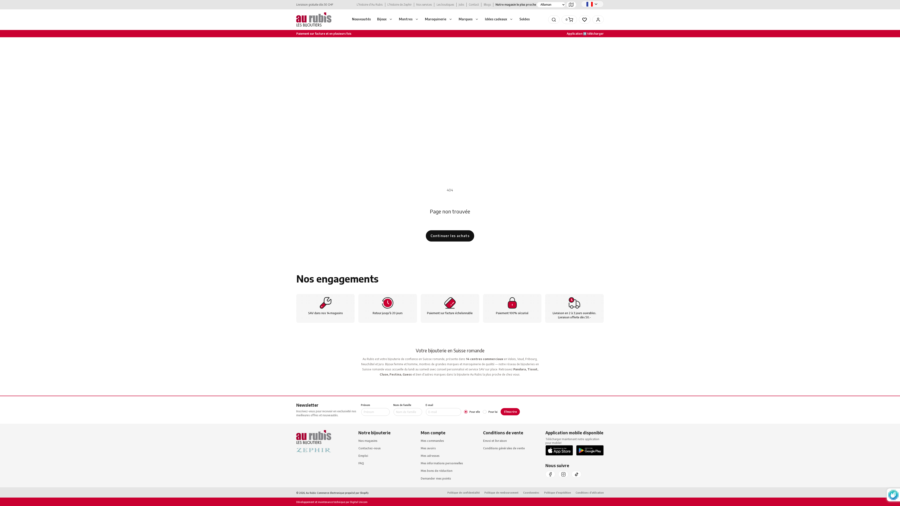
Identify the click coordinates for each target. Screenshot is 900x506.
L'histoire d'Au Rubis (369, 4)
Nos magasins (367, 441)
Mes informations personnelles (442, 463)
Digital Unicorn (358, 501)
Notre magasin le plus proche (515, 4)
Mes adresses (430, 456)
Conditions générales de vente (504, 448)
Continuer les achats (450, 236)
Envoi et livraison (495, 441)
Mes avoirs (428, 448)
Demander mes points (436, 478)
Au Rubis (311, 492)
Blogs (487, 4)
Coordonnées (531, 492)
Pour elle (474, 411)
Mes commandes (432, 441)
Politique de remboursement (501, 492)
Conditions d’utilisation (590, 492)
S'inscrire (510, 411)
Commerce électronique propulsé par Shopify (343, 492)
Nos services (424, 4)
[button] (385, 20)
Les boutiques (445, 4)
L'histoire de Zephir (399, 4)
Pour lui (492, 411)
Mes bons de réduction (436, 471)
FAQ (361, 463)
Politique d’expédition (557, 492)
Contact (474, 4)
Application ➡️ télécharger (585, 33)
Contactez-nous (369, 448)
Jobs (461, 4)
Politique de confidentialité (463, 492)
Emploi (363, 456)
